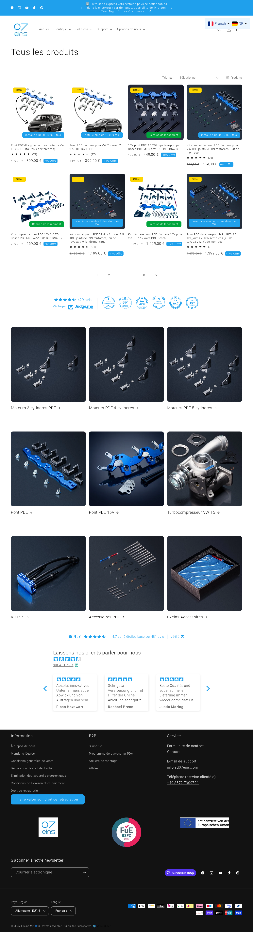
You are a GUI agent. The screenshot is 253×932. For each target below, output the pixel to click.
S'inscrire (95, 746)
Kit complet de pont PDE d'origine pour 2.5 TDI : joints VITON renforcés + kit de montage (213, 149)
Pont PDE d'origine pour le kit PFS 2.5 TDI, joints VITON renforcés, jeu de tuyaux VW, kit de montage (212, 238)
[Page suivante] (155, 275)
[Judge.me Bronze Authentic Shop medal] (158, 302)
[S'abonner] (84, 872)
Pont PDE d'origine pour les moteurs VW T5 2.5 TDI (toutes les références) (37, 147)
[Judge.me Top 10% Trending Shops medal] (192, 302)
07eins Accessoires (185, 617)
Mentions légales (23, 753)
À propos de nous (128, 29)
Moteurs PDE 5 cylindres (189, 408)
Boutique (61, 29)
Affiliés (94, 768)
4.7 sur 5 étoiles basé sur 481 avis (138, 636)
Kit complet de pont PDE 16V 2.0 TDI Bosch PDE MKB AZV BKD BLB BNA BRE (37, 236)
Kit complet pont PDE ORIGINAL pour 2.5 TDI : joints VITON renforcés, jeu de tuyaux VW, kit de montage (97, 238)
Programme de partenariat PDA (111, 753)
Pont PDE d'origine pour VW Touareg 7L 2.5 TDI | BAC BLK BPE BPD (96, 147)
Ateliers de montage (103, 761)
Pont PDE (19, 512)
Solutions (82, 29)
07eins (25, 926)
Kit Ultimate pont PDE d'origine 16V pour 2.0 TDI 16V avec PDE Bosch (155, 236)
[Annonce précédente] (81, 8)
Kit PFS (18, 617)
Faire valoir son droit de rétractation (47, 799)
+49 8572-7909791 (183, 783)
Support (102, 29)
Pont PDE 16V (101, 512)
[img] (128, 659)
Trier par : (168, 77)
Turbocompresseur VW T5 (191, 512)
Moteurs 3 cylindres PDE (33, 408)
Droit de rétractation (25, 790)
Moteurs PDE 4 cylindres (111, 408)
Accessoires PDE (104, 617)
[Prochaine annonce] (171, 8)
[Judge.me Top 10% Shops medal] (175, 302)
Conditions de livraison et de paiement (38, 783)
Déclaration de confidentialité (31, 768)
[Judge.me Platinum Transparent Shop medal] (108, 302)
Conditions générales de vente (32, 761)
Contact (174, 752)
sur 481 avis (63, 665)
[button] (62, 29)
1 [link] (97, 275)
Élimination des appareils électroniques (38, 775)
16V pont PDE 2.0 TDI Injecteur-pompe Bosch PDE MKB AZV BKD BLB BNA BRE (154, 147)
